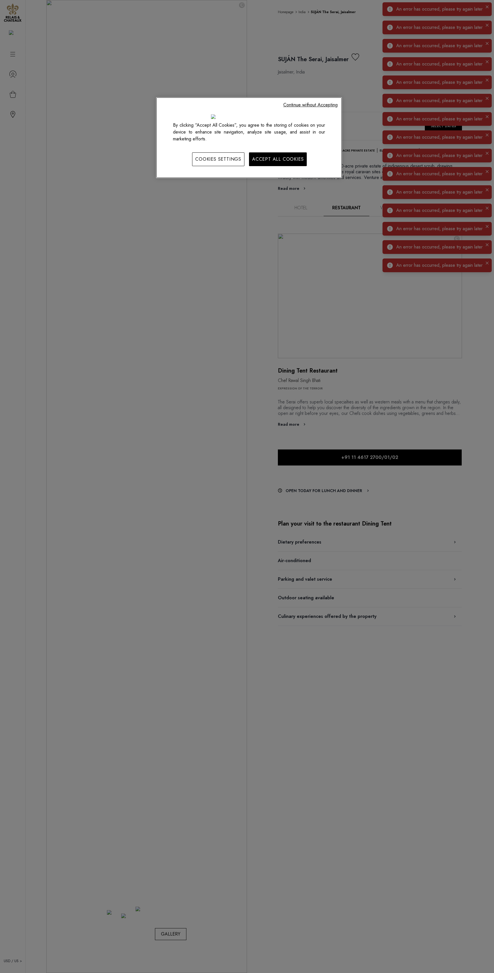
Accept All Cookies (278, 159)
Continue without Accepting (310, 105)
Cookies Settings (218, 159)
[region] (249, 137)
